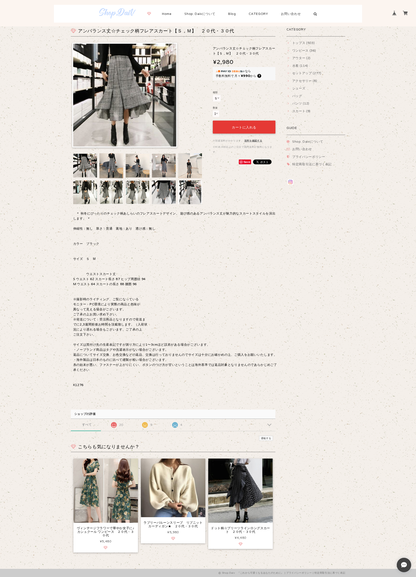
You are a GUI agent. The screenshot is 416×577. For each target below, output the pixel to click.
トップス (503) (303, 43)
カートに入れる (244, 126)
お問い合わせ (291, 14)
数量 (215, 107)
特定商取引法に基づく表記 (312, 164)
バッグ (297, 96)
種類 (215, 92)
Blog (232, 14)
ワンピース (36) (304, 51)
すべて (87, 424)
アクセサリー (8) (304, 81)
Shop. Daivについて (199, 14)
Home (167, 14)
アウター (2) (301, 58)
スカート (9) (301, 111)
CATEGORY (258, 14)
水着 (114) (300, 66)
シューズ (298, 88)
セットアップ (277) (306, 73)
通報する (266, 438)
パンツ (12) (300, 103)
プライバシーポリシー (308, 157)
